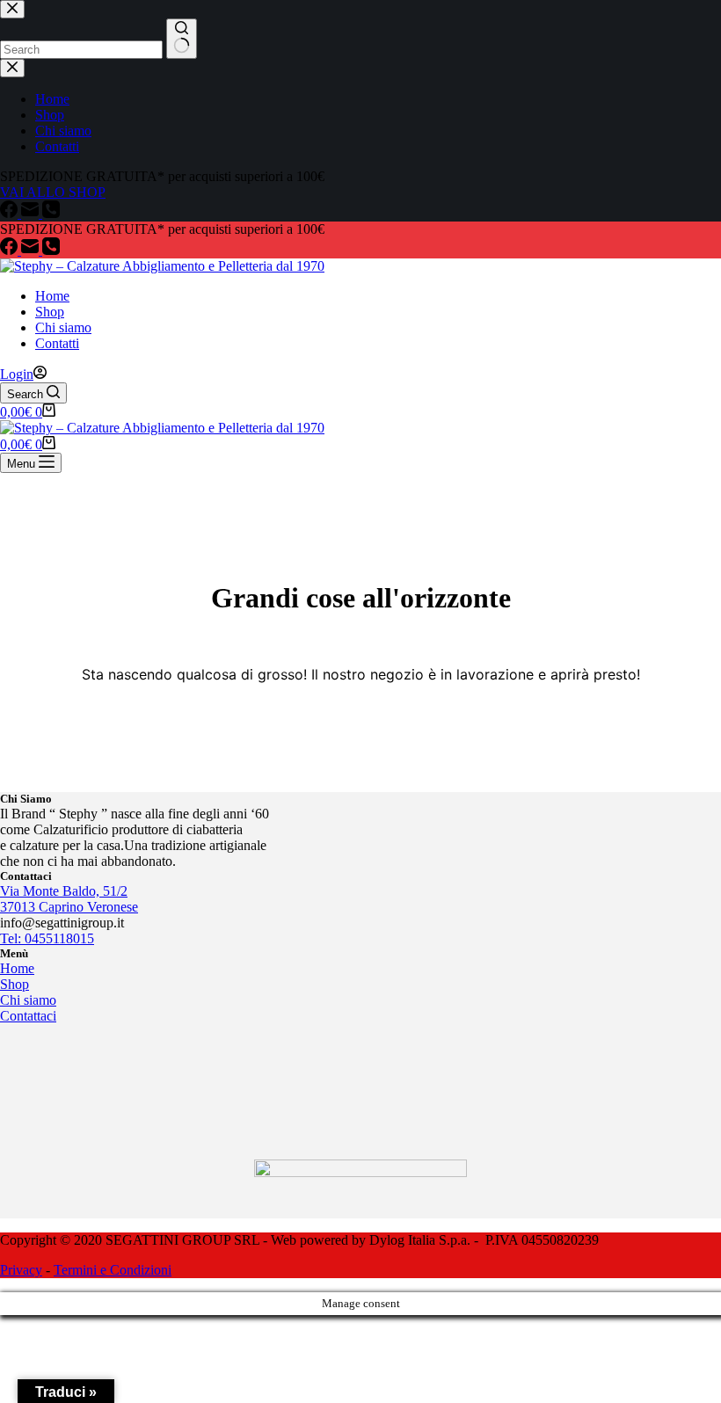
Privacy (21, 1269)
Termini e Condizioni (112, 1269)
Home (52, 295)
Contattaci (28, 1015)
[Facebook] (10, 250)
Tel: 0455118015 (47, 938)
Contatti (57, 343)
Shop (49, 311)
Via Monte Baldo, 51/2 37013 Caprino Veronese (69, 898)
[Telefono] (51, 250)
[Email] (31, 250)
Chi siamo (63, 327)
